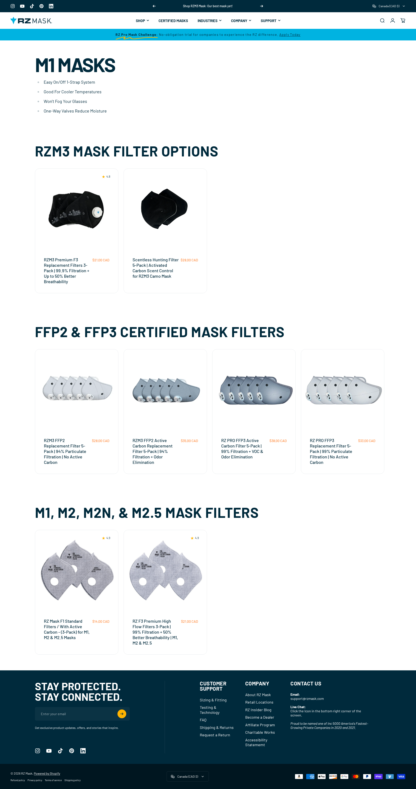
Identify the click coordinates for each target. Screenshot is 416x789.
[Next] (261, 6)
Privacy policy (35, 780)
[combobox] (389, 6)
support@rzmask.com (307, 698)
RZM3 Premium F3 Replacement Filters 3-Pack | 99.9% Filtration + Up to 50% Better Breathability (66, 270)
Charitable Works (260, 732)
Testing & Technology (209, 710)
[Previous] (154, 6)
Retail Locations (259, 702)
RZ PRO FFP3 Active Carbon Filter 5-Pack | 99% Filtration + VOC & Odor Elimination (242, 448)
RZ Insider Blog (258, 709)
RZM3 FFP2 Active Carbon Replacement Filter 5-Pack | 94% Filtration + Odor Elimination (153, 451)
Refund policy (17, 780)
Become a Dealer (259, 717)
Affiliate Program (260, 724)
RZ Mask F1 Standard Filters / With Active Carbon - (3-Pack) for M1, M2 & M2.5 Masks (67, 629)
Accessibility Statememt (256, 742)
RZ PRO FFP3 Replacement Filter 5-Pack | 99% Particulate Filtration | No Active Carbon (331, 451)
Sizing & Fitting (213, 699)
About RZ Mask (258, 694)
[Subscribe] (121, 713)
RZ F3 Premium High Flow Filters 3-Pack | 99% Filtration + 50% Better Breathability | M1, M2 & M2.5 (155, 631)
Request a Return (215, 734)
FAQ (203, 719)
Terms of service (53, 780)
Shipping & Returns (217, 727)
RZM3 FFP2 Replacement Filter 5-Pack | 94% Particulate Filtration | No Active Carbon (65, 451)
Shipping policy (72, 780)
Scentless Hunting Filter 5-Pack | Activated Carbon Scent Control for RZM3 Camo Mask (156, 268)
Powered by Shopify (47, 773)
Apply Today (289, 34)
